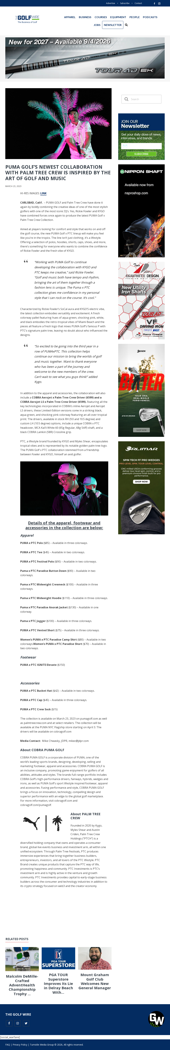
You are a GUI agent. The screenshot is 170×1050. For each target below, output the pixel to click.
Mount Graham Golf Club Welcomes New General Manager (95, 981)
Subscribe (124, 3)
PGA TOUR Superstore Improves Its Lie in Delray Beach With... (58, 983)
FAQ (7, 1044)
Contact (138, 3)
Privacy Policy (20, 1044)
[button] (126, 25)
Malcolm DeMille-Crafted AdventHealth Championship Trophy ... (22, 985)
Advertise (110, 3)
